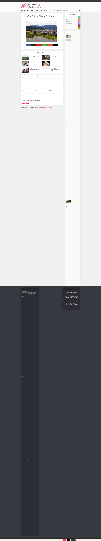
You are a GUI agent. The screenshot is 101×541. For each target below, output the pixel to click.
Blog (28, 10)
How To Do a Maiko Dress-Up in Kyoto (75, 36)
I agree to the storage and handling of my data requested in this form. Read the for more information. (36, 99)
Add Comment (40, 19)
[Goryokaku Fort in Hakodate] (69, 78)
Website (50, 90)
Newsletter (64, 10)
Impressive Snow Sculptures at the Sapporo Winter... (74, 121)
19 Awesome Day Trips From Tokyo (32, 297)
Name (23, 90)
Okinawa (33, 1)
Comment (23, 80)
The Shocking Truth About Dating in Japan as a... (32, 293)
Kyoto (27, 1)
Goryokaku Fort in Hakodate (74, 41)
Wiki (49, 10)
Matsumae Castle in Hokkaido (35, 69)
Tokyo (24, 1)
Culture (45, 10)
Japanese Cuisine (53, 61)
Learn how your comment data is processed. (44, 107)
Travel (36, 10)
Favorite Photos (53, 68)
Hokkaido (29, 1)
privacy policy (28, 100)
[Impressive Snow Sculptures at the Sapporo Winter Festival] (69, 159)
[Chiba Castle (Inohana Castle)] (69, 245)
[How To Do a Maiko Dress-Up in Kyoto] (69, 36)
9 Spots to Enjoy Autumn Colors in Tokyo (74, 202)
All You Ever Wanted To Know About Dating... (32, 458)
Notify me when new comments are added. (31, 96)
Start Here (23, 10)
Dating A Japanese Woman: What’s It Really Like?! (32, 378)
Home (21, 1)
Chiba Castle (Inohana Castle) (75, 207)
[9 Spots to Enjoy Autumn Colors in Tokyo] (69, 201)
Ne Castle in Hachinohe (55, 56)
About (32, 10)
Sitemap (53, 10)
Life (41, 10)
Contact (59, 10)
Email (36, 90)
